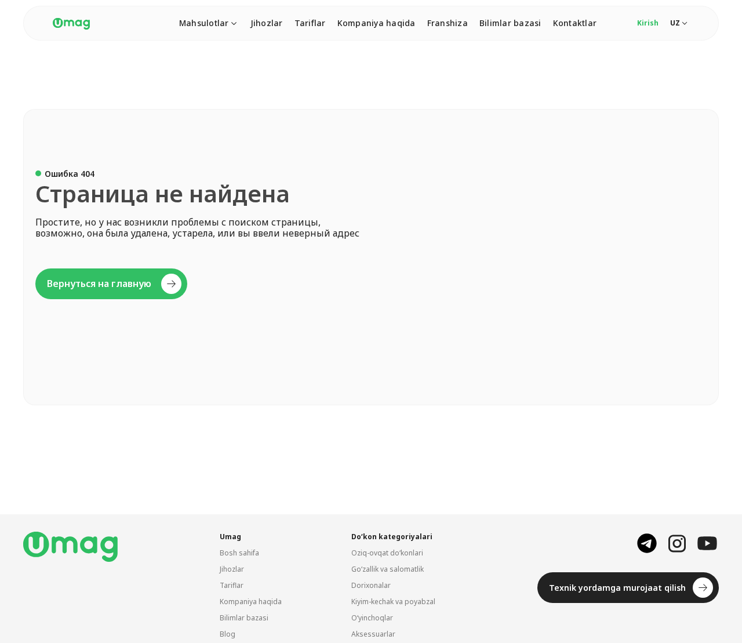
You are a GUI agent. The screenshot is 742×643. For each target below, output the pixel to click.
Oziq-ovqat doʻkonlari (387, 553)
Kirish (648, 23)
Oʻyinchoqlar (372, 618)
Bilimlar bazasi (510, 22)
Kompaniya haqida (376, 22)
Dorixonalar (371, 585)
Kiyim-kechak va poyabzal (393, 601)
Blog (227, 634)
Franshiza (447, 22)
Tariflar (310, 22)
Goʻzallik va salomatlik (387, 569)
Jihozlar (266, 22)
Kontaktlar (575, 22)
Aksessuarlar (373, 634)
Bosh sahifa (239, 553)
